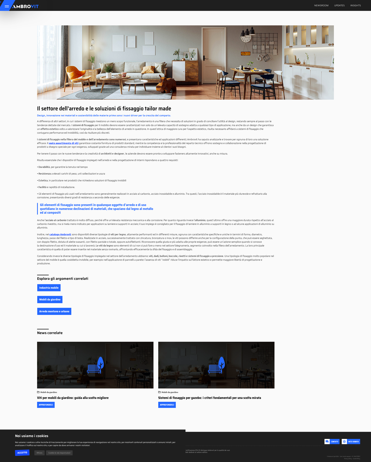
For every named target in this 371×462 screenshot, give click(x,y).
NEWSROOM (321, 5)
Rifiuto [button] (39, 452)
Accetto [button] (22, 453)
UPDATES (339, 5)
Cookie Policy (356, 459)
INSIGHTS (355, 5)
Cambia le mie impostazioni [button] (59, 452)
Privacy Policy (348, 459)
